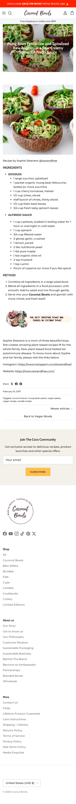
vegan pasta (54, 398)
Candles (8, 588)
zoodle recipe (24, 401)
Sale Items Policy (14, 747)
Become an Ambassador (19, 664)
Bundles (8, 571)
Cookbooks (10, 593)
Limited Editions (14, 604)
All (4, 554)
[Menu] (4, 13)
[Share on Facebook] (16, 384)
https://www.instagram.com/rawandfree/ (45, 364)
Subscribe (38, 471)
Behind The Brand (15, 659)
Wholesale (10, 681)
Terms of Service (14, 735)
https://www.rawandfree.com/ (34, 371)
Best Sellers (10, 565)
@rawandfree (48, 160)
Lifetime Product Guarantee (21, 713)
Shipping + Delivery (15, 724)
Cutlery (7, 599)
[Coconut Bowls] (38, 13)
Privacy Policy (12, 741)
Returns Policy (12, 730)
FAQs (6, 708)
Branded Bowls (13, 675)
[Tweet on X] (12, 384)
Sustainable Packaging (18, 648)
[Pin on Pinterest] (20, 384)
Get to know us (13, 631)
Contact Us (10, 702)
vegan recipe (9, 401)
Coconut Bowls (13, 560)
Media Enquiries (13, 752)
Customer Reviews (15, 642)
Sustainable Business (17, 653)
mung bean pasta (37, 398)
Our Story (9, 625)
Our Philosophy (13, 637)
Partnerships (11, 670)
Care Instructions (14, 719)
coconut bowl (19, 398)
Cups (6, 582)
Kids (6, 576)
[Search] (12, 13)
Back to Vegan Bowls (38, 416)
